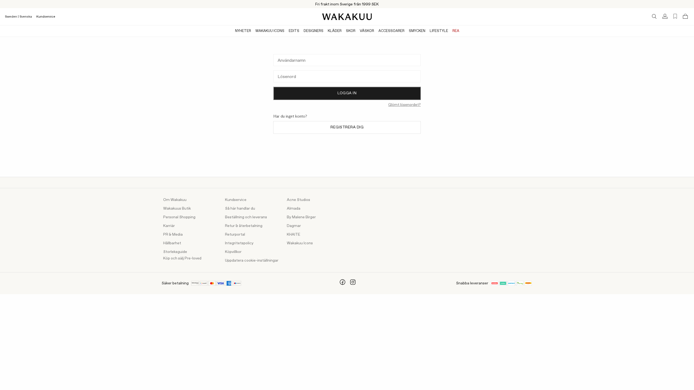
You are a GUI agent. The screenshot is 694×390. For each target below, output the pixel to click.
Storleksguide (175, 251)
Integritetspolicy (239, 243)
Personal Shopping (179, 217)
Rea (455, 31)
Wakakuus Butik (177, 208)
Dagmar (294, 225)
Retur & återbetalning (243, 225)
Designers (313, 31)
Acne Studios (298, 199)
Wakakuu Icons (269, 31)
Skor (350, 31)
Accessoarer (391, 31)
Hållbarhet (172, 243)
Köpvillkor (233, 251)
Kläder (335, 31)
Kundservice (45, 17)
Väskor (367, 31)
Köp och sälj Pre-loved (182, 258)
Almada (293, 208)
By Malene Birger (301, 217)
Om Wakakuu (175, 199)
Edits (294, 31)
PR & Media (173, 234)
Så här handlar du (240, 208)
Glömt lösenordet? (404, 104)
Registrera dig (347, 127)
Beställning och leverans (246, 217)
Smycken (417, 31)
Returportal (235, 234)
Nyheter (243, 31)
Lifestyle (439, 31)
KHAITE (293, 234)
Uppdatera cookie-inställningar (251, 260)
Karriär (169, 225)
